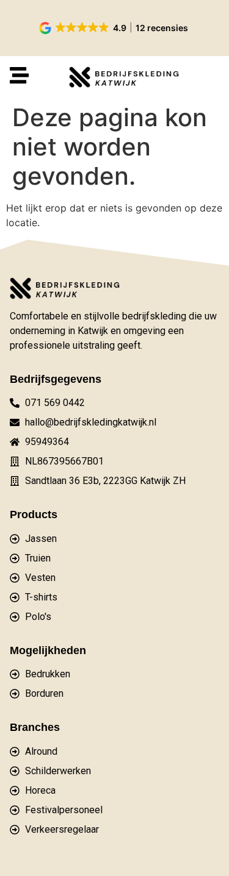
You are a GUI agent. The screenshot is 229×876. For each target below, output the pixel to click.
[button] (115, 28)
